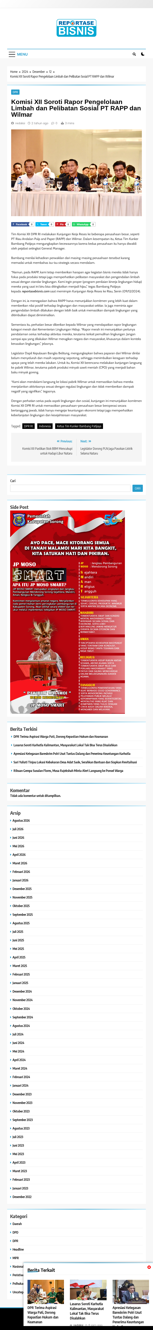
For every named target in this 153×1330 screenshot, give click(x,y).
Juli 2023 (18, 1137)
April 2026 (19, 854)
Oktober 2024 (21, 1008)
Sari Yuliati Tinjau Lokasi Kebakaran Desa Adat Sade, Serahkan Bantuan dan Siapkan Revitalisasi (75, 762)
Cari (13, 480)
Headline (18, 1249)
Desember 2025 (22, 889)
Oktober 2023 (21, 1111)
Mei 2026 (18, 846)
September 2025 (23, 914)
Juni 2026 (18, 837)
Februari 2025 (21, 974)
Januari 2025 (20, 983)
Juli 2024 (18, 1034)
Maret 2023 (20, 1171)
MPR (16, 1258)
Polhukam (19, 1283)
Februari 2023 (21, 1179)
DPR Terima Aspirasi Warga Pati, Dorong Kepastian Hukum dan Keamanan (42, 1314)
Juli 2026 (18, 829)
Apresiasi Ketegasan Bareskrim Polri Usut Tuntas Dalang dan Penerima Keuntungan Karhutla (128, 1317)
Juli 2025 (18, 931)
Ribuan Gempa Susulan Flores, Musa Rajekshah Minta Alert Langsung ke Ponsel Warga (68, 771)
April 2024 (19, 1060)
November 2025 (22, 897)
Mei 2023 (18, 1154)
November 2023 (22, 1103)
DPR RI (28, 426)
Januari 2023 (20, 1188)
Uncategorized (22, 1292)
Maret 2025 (20, 966)
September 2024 (23, 1017)
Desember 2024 (22, 991)
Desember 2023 (22, 1094)
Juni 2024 (18, 1043)
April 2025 (19, 957)
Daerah (17, 1224)
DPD (15, 1232)
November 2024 (23, 1000)
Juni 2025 (18, 940)
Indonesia (45, 426)
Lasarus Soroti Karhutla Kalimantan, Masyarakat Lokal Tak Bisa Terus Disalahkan (65, 745)
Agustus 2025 (21, 923)
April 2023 (19, 1162)
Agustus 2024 (21, 1026)
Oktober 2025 (21, 906)
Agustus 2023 (21, 1128)
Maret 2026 (20, 863)
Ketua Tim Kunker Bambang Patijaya (79, 426)
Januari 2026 (20, 880)
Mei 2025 (18, 949)
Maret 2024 (20, 1068)
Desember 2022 (22, 1197)
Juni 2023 (18, 1145)
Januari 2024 (20, 1085)
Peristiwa (19, 1275)
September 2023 (23, 1120)
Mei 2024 (18, 1051)
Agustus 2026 (21, 820)
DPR (15, 92)
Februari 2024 (21, 1077)
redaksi (20, 123)
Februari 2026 (21, 872)
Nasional (18, 1266)
